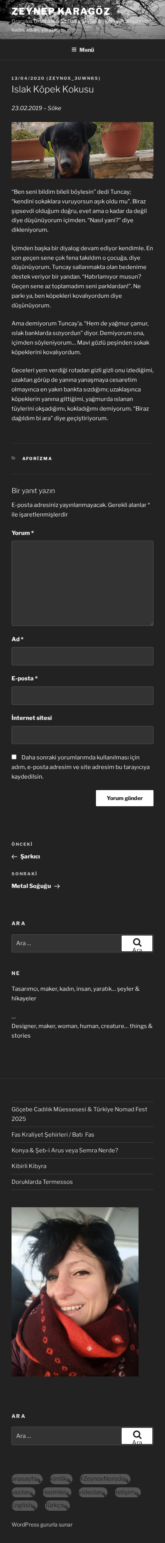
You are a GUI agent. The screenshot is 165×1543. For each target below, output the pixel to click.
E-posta (25, 678)
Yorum (23, 533)
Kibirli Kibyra (29, 1166)
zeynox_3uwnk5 (74, 78)
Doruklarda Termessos (42, 1181)
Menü (86, 49)
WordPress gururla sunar (42, 1524)
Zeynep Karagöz (61, 11)
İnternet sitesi (32, 718)
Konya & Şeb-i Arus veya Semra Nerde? (65, 1150)
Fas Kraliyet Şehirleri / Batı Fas (53, 1134)
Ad (17, 639)
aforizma (37, 458)
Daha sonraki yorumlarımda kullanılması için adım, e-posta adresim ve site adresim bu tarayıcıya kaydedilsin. (81, 767)
